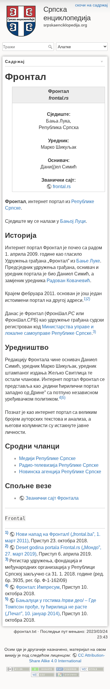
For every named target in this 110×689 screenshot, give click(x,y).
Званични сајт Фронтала (52, 498)
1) (85, 299)
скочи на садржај (91, 5)
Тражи (51, 47)
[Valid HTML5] (92, 668)
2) (88, 299)
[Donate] (43, 668)
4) (60, 397)
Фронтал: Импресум (38, 587)
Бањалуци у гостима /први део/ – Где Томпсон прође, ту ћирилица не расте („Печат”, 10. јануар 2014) (50, 607)
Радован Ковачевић (68, 280)
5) (63, 397)
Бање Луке (88, 260)
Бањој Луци (73, 221)
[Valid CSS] (43, 674)
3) (94, 332)
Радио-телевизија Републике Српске (59, 465)
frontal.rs (62, 186)
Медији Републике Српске (47, 458)
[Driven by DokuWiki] (67, 674)
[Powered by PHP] (67, 668)
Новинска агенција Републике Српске (60, 471)
